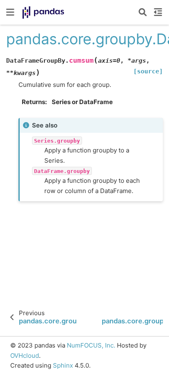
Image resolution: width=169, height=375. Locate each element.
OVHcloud (24, 355)
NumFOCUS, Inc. (91, 345)
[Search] (142, 12)
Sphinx (63, 365)
